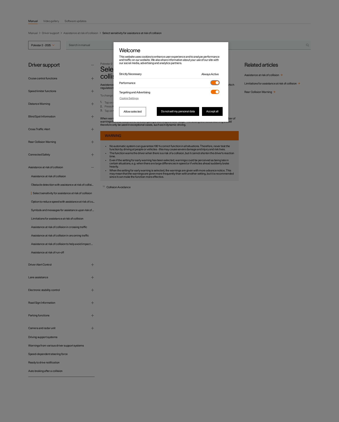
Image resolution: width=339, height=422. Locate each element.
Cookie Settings (129, 98)
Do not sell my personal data (178, 111)
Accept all (212, 111)
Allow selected (133, 111)
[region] (171, 82)
